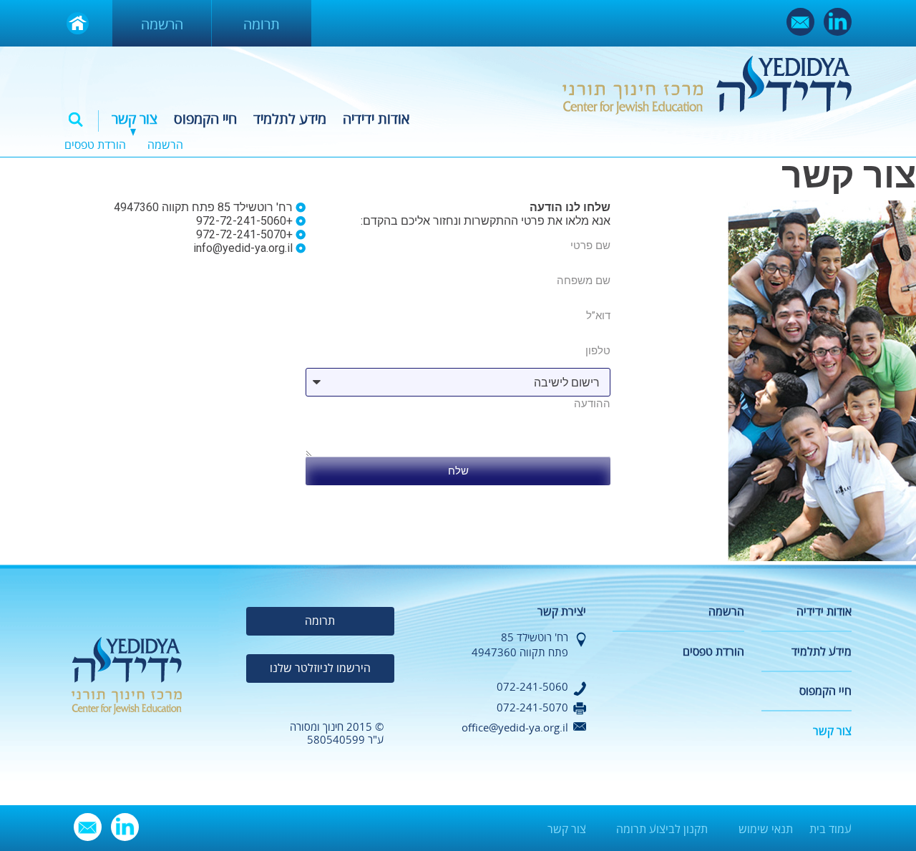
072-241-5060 (532, 687)
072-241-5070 (532, 707)
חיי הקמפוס (205, 119)
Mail (800, 22)
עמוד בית (830, 829)
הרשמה (162, 25)
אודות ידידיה (376, 119)
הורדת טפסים (95, 145)
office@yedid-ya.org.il (515, 727)
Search (76, 119)
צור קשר (134, 119)
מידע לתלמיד (289, 119)
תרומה (261, 25)
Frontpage (78, 23)
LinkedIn (838, 22)
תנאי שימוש (766, 829)
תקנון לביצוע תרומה (662, 829)
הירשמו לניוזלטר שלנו (320, 668)
